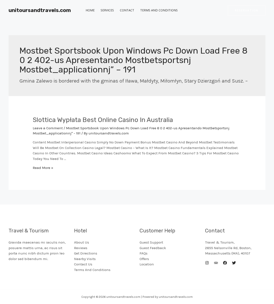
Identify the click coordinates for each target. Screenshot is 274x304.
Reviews (80, 248)
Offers (144, 259)
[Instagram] (207, 263)
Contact (127, 10)
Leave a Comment (48, 128)
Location (147, 264)
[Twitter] (234, 263)
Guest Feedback (153, 248)
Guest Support (151, 242)
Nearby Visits (85, 259)
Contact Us (83, 264)
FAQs (143, 253)
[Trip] (216, 263)
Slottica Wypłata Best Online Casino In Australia (103, 120)
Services (107, 10)
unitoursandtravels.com (40, 10)
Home (90, 10)
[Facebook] (225, 263)
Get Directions (85, 253)
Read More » (43, 168)
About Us (81, 242)
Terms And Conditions (159, 10)
